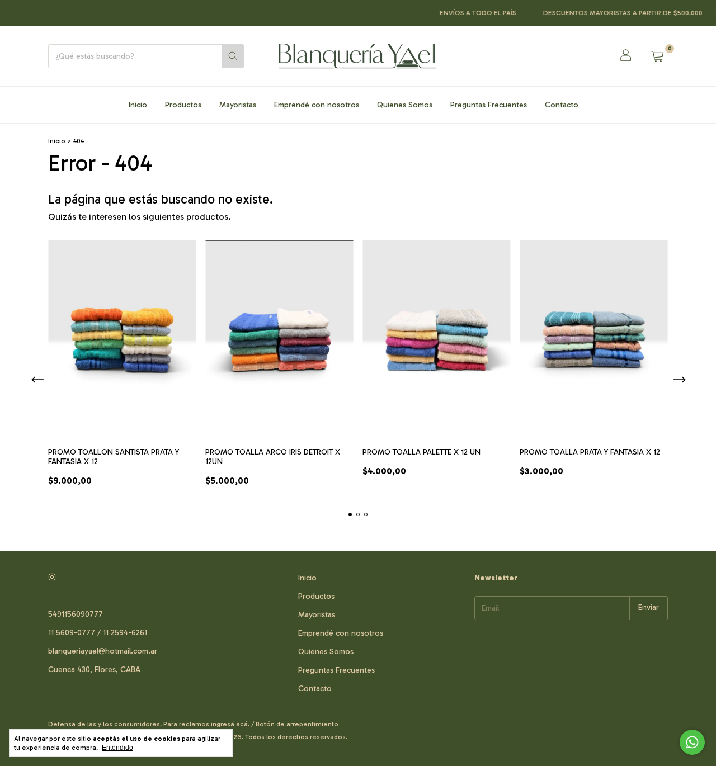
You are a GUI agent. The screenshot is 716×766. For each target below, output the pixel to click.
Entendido (117, 747)
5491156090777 (75, 614)
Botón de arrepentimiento (297, 724)
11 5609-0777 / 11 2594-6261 (97, 632)
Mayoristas (237, 105)
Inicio (138, 105)
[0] (657, 56)
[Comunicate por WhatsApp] (692, 742)
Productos (183, 105)
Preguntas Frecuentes (488, 105)
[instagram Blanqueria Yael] (52, 578)
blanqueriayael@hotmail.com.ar (102, 651)
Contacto (561, 105)
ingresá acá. (230, 724)
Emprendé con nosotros (316, 105)
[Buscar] (233, 56)
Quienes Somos (404, 105)
